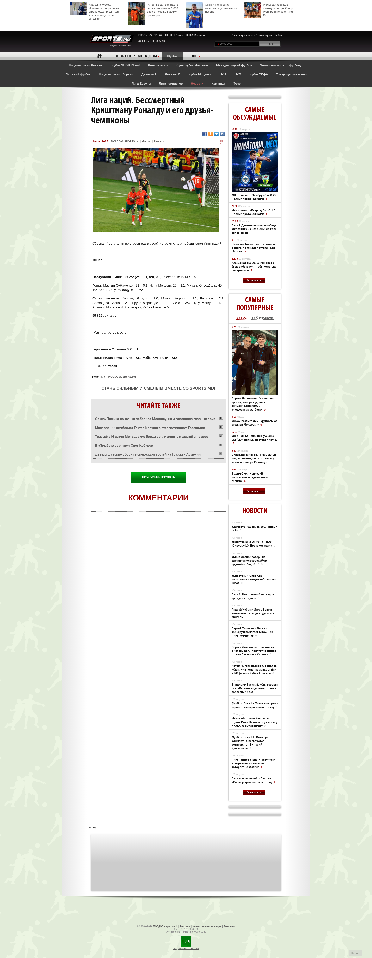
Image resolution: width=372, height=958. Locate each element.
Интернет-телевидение (121, 45)
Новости (197, 83)
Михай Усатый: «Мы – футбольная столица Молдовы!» (254, 422)
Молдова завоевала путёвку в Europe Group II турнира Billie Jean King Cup (279, 10)
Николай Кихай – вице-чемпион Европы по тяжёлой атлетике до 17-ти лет (253, 247)
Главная (99, 56)
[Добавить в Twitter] (216, 134)
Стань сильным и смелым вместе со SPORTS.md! (158, 388)
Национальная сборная (116, 74)
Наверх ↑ (355, 953)
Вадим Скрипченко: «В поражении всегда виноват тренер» (250, 476)
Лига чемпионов (171, 83)
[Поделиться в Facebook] (204, 134)
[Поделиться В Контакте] (222, 134)
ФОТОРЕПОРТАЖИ (158, 35)
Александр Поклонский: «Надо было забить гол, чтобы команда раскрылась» (254, 266)
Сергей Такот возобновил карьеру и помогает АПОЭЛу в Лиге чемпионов (252, 631)
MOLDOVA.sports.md (122, 376)
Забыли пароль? (265, 35)
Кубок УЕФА (259, 74)
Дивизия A (149, 74)
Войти (278, 35)
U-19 (223, 74)
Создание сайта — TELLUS (186, 948)
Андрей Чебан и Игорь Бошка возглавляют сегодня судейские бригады (253, 612)
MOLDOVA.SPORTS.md (125, 141)
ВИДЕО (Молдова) (195, 35)
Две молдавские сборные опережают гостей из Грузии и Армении (148, 454)
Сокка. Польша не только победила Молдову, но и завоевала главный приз (155, 418)
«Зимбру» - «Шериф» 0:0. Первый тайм (254, 528)
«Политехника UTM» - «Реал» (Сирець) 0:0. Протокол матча (253, 543)
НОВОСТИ (142, 35)
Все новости (254, 280)
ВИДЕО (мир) (177, 35)
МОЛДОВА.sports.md (165, 926)
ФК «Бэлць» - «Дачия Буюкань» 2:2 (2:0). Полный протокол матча (254, 439)
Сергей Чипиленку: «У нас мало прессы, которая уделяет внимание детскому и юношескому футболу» (253, 403)
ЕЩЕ (193, 55)
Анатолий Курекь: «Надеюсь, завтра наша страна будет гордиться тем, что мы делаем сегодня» (104, 11)
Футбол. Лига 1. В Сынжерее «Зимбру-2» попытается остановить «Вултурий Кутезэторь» (251, 742)
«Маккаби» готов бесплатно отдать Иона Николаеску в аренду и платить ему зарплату (255, 721)
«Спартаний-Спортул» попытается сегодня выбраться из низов (254, 579)
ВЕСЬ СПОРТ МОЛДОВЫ (135, 55)
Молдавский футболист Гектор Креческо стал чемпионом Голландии (150, 427)
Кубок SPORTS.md (126, 65)
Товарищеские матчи (291, 74)
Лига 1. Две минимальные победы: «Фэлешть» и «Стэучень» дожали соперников (254, 228)
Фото (237, 83)
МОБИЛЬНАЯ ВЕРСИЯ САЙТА (151, 41)
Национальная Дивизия (86, 65)
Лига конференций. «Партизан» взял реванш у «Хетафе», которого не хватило (254, 763)
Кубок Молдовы (200, 74)
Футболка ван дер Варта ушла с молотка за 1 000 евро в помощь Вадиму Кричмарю (162, 10)
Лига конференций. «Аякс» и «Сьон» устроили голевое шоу (253, 780)
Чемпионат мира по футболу (280, 65)
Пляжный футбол (78, 74)
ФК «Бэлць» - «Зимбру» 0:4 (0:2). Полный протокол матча (254, 196)
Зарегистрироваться (243, 35)
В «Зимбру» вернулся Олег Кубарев (124, 445)
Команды (218, 83)
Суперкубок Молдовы (192, 65)
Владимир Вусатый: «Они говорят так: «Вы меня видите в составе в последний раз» (255, 688)
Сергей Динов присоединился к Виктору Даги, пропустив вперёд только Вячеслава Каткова (254, 650)
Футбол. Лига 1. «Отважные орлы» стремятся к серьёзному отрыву (255, 705)
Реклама (185, 926)
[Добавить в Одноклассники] (210, 134)
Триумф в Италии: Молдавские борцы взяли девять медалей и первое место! (151, 437)
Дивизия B (172, 74)
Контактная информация (207, 926)
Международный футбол (234, 65)
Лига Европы (141, 83)
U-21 (238, 74)
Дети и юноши (158, 65)
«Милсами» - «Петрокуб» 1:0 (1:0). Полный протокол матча (254, 212)
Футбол (173, 55)
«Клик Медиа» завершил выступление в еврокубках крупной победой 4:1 (249, 560)
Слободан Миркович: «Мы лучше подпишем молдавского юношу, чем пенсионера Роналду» (254, 458)
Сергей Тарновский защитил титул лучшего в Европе (221, 8)
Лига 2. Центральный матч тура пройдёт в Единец (253, 596)
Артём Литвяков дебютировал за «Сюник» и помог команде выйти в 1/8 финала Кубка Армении (254, 669)
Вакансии (229, 926)
